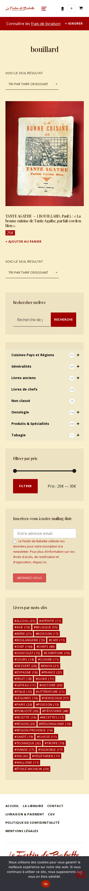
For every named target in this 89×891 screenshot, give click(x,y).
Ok (46, 884)
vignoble (51, 749)
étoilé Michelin (33, 769)
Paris (24, 704)
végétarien (47, 756)
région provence (35, 730)
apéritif (51, 621)
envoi (51, 666)
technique (29, 743)
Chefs (46, 646)
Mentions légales (21, 831)
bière (24, 633)
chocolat (28, 653)
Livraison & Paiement (24, 814)
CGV (51, 814)
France (53, 672)
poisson (48, 704)
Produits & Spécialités (45, 423)
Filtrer (25, 486)
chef (25, 646)
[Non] (80, 874)
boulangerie (31, 640)
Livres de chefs (42, 389)
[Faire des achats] (81, 8)
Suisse (47, 737)
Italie (24, 691)
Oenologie (45, 412)
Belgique (47, 627)
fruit (24, 679)
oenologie (56, 698)
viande (25, 749)
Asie (23, 627)
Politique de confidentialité (32, 822)
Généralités (45, 366)
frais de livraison (46, 23)
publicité (27, 711)
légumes (27, 698)
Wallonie (28, 762)
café (58, 640)
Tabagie (45, 435)
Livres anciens (45, 378)
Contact (55, 806)
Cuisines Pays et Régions (45, 355)
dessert (27, 666)
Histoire (52, 685)
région (26, 724)
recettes (53, 717)
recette (26, 717)
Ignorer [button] (75, 23)
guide (45, 679)
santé (25, 737)
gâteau (26, 685)
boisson (47, 633)
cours (25, 659)
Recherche (63, 319)
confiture (58, 653)
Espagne (27, 672)
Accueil (12, 806)
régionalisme (56, 724)
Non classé (42, 400)
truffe (55, 743)
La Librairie (33, 806)
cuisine (49, 659)
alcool (26, 621)
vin (22, 756)
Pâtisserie (56, 711)
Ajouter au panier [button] (25, 241)
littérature (51, 691)
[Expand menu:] (71, 8)
